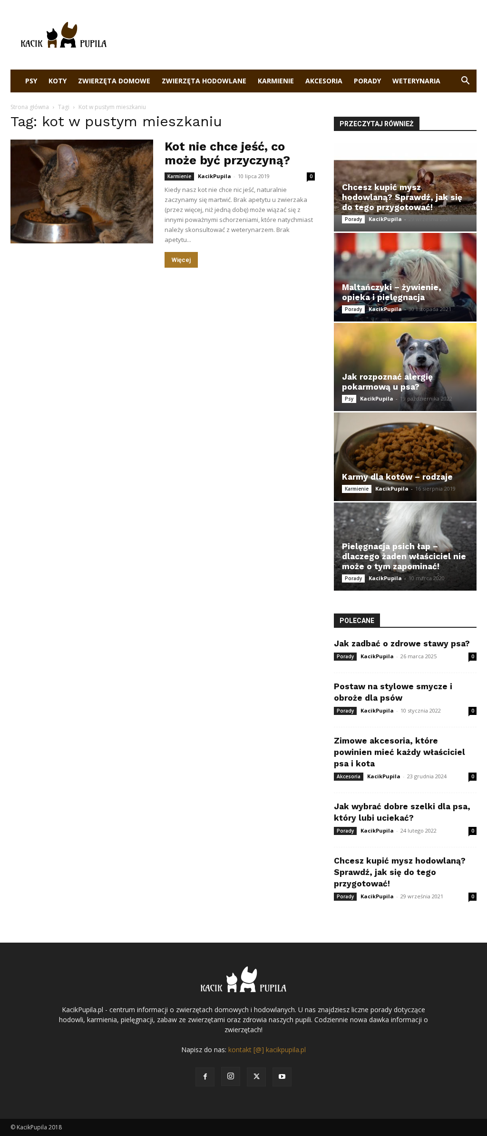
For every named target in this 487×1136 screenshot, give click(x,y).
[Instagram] (230, 1076)
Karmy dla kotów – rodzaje (397, 477)
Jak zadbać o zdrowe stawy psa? (402, 643)
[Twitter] (256, 1076)
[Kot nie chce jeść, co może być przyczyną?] (81, 191)
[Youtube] (282, 1076)
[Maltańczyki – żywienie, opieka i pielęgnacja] (405, 277)
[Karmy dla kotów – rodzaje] (405, 456)
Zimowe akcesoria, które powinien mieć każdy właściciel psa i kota (399, 752)
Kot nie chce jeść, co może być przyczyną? (227, 153)
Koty (58, 80)
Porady (367, 80)
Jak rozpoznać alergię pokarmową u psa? (387, 382)
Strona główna (29, 107)
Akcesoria (323, 80)
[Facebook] (204, 1076)
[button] (465, 81)
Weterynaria (416, 80)
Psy (31, 80)
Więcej (181, 259)
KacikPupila (214, 176)
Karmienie (276, 80)
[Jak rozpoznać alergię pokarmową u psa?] (405, 367)
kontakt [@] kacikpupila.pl (267, 1049)
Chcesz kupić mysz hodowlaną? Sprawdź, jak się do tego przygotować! (402, 197)
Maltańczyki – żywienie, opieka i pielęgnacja (391, 292)
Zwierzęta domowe (114, 80)
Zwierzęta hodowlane (204, 80)
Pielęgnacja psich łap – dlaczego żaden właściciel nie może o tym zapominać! (404, 556)
